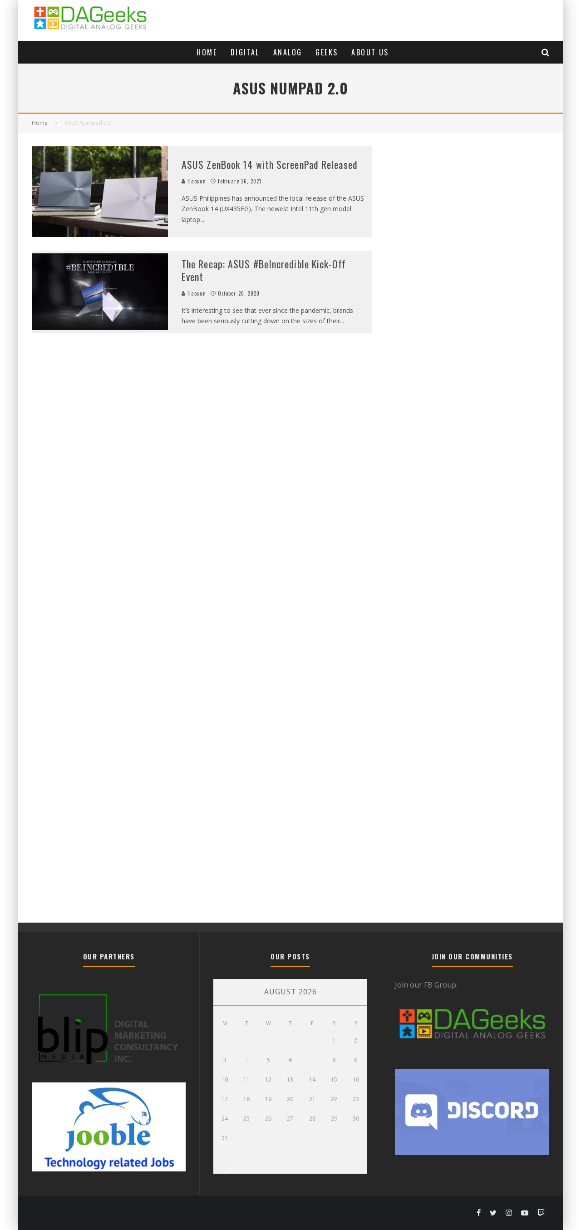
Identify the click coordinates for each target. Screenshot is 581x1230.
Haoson (196, 181)
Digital (245, 52)
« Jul (220, 1168)
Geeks (326, 52)
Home (207, 52)
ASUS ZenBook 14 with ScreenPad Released (270, 164)
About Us (370, 52)
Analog (287, 52)
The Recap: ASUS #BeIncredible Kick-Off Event (264, 270)
